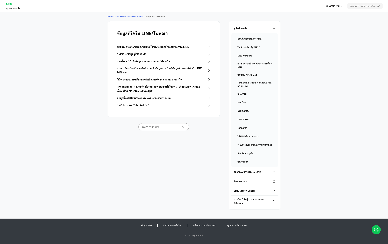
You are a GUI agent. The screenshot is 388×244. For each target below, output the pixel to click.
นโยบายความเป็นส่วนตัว (204, 225)
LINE (9, 3)
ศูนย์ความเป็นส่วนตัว (237, 225)
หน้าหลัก (111, 17)
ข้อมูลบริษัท (146, 225)
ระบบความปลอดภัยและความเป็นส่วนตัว (130, 17)
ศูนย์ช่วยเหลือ (13, 8)
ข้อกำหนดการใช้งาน (172, 225)
